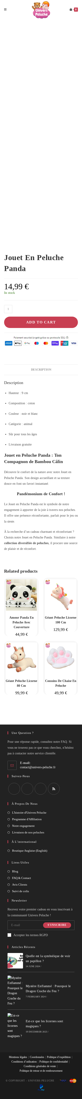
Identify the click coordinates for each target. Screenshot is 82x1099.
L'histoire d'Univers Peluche (29, 812)
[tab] (41, 370)
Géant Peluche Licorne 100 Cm (60, 620)
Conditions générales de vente (40, 1066)
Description (41, 369)
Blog (15, 871)
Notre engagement (23, 825)
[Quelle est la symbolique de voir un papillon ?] (15, 960)
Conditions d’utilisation (24, 1061)
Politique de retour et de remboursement (41, 1070)
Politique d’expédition (59, 1057)
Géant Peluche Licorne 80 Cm (21, 683)
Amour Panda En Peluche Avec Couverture (21, 622)
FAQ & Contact (21, 878)
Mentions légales (18, 1057)
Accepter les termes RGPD (30, 935)
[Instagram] (27, 789)
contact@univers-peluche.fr (38, 767)
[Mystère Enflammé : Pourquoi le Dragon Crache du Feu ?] (15, 991)
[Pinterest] (40, 789)
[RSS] (54, 789)
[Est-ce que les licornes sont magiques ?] (15, 1026)
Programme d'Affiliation (27, 819)
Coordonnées (37, 1057)
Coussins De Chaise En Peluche (60, 683)
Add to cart (41, 322)
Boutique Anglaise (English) (29, 850)
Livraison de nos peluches (28, 832)
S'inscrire (57, 925)
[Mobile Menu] (5, 9)
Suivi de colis (20, 891)
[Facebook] (14, 789)
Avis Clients (19, 884)
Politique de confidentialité (53, 1061)
